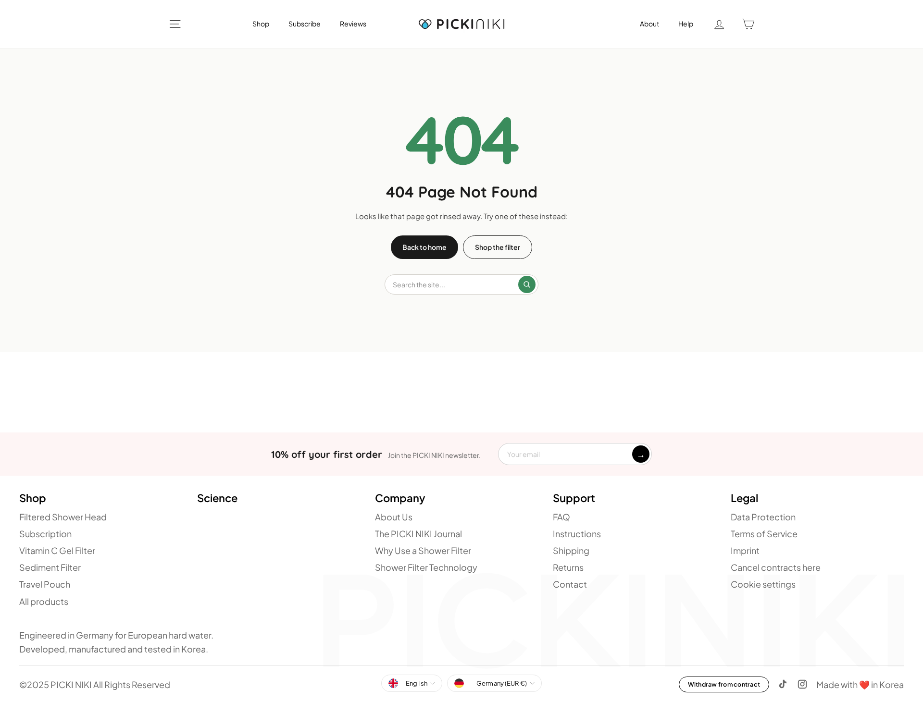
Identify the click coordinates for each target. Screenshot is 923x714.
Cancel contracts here (776, 567)
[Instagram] (802, 684)
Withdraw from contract (724, 684)
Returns (568, 567)
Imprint (745, 550)
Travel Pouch (44, 584)
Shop (260, 23)
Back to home (424, 247)
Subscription (45, 533)
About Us (393, 516)
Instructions (577, 533)
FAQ (561, 516)
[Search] (527, 284)
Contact (570, 584)
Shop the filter (497, 247)
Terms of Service (764, 533)
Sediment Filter (50, 567)
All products (43, 601)
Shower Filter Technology (426, 567)
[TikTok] (783, 684)
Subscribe (304, 23)
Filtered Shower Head (63, 516)
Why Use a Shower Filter (423, 550)
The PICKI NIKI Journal (418, 533)
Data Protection (763, 516)
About (649, 23)
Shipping (571, 550)
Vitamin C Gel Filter (57, 550)
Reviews (353, 23)
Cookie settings (763, 584)
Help (685, 23)
